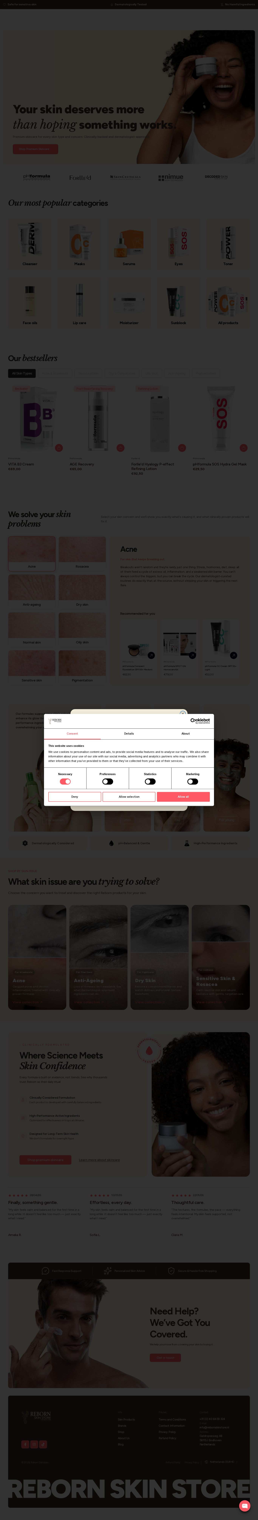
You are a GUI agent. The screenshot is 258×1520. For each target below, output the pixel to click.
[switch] (107, 782)
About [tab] (186, 733)
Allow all (183, 796)
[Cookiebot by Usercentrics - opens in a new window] (193, 721)
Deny (74, 796)
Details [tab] (129, 733)
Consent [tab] (72, 733)
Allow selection (129, 796)
